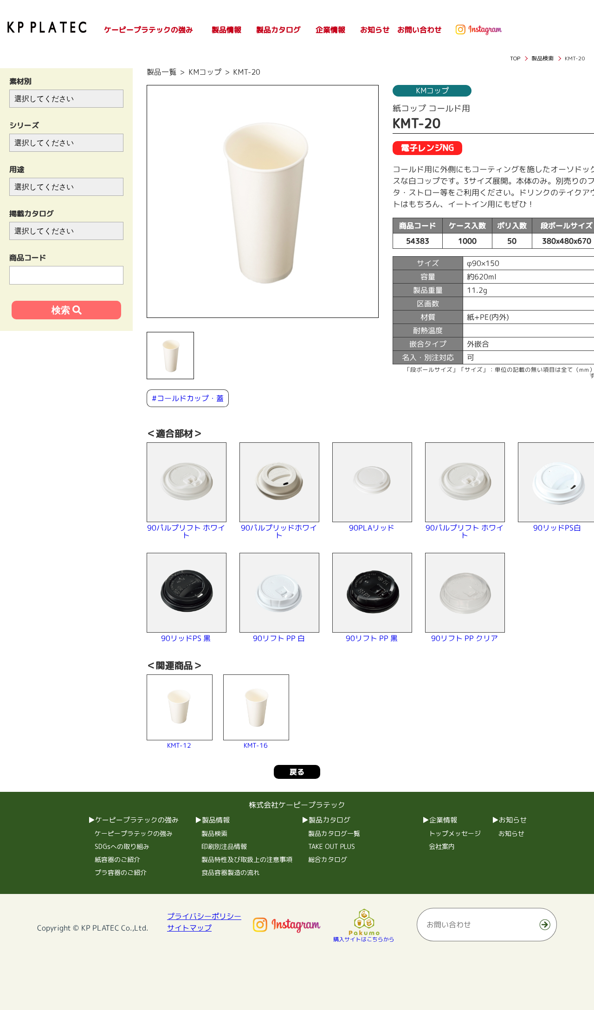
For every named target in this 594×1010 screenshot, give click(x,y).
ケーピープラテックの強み (134, 833)
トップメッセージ (455, 833)
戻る (297, 771)
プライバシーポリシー (204, 915)
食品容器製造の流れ (230, 872)
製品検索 (214, 833)
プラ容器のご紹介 (121, 872)
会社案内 (442, 846)
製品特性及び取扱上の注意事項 (246, 859)
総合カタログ (327, 859)
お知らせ (511, 833)
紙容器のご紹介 (117, 859)
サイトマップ (189, 927)
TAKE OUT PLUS (331, 846)
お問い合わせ (419, 30)
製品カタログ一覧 (334, 833)
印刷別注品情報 (224, 846)
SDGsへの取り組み (122, 846)
